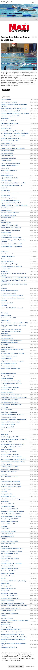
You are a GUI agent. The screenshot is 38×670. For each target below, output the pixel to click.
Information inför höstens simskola (10, 193)
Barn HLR (3, 578)
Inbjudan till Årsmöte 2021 (8, 256)
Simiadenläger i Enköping (7, 576)
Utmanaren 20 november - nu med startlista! (12, 511)
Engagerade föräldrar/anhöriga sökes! (11, 203)
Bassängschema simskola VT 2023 (10, 163)
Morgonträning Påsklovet (7, 573)
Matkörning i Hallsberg (7, 627)
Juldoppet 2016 (5, 501)
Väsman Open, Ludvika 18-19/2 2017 (11, 484)
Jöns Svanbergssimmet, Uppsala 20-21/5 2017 (13, 459)
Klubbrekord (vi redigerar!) (7, 506)
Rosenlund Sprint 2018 (7, 392)
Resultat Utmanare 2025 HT (8, 121)
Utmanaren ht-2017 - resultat (8, 417)
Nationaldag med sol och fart (8, 373)
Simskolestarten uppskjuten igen (9, 264)
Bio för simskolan (5, 173)
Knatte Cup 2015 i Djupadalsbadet (10, 613)
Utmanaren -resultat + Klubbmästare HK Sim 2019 (14, 323)
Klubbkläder (4, 288)
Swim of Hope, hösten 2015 (8, 588)
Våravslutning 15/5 (6, 556)
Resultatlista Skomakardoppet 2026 (10, 111)
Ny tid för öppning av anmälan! (9, 363)
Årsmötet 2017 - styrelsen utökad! (10, 469)
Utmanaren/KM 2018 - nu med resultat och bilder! (14, 397)
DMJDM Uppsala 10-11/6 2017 (9, 452)
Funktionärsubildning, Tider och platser (11, 237)
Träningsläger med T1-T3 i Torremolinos (11, 447)
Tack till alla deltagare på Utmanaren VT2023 (13, 136)
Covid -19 (3, 220)
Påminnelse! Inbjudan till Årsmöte (10, 212)
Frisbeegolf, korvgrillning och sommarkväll (12, 131)
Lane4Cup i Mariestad (6, 449)
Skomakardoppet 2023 (7, 153)
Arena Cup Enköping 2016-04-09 (9, 568)
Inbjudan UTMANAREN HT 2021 (9, 225)
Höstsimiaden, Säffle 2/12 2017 (9, 412)
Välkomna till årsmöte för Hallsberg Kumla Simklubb (15, 113)
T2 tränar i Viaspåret (6, 464)
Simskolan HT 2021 (6, 235)
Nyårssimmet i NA (6, 624)
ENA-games (4, 491)
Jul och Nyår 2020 (5, 269)
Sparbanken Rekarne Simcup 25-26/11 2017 (12, 414)
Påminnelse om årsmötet (7, 150)
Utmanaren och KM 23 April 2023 (9, 140)
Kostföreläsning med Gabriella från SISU (11, 548)
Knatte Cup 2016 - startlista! (8, 531)
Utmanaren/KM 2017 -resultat (8, 471)
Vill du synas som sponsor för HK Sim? (11, 404)
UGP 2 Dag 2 (4, 407)
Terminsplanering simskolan (8, 158)
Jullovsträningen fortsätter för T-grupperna (12, 499)
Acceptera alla (30, 666)
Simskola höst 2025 (6, 128)
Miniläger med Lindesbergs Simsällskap (11, 551)
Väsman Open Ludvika (7, 586)
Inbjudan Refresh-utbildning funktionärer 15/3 (13, 148)
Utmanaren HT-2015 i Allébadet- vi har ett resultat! (14, 605)
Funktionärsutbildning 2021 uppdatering (11, 246)
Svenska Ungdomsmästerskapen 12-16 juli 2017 (14, 439)
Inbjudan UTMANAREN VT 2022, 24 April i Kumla (14, 205)
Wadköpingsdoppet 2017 (7, 427)
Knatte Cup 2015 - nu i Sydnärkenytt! (11, 608)
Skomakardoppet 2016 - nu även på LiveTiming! (13, 581)
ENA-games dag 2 (6, 489)
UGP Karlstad (4, 313)
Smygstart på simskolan (7, 261)
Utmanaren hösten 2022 (7, 175)
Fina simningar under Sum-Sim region (11, 629)
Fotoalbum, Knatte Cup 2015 (8, 610)
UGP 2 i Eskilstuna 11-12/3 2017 (9, 476)
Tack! (2, 479)
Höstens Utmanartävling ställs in (9, 290)
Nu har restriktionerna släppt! (8, 215)
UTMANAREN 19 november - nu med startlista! (13, 419)
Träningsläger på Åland (7, 378)
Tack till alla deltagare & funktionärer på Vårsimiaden (15, 133)
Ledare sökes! (4, 434)
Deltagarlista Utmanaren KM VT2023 (10, 138)
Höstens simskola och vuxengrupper (10, 368)
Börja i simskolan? (6, 99)
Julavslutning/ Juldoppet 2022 (9, 170)
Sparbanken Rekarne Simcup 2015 (10, 598)
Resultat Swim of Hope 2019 (8, 318)
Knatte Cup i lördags (6, 180)
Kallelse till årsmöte (6, 160)
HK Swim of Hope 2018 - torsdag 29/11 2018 (12, 353)
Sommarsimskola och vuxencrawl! (10, 387)
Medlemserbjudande (6, 210)
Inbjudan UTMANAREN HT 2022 (9, 178)
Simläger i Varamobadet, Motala (9, 541)
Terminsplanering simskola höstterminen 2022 (13, 183)
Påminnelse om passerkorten (8, 198)
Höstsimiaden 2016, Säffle (8, 504)
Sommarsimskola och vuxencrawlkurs (11, 381)
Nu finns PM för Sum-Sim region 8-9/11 (11, 632)
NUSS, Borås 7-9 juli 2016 (8, 543)
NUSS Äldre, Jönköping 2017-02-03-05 (11, 486)
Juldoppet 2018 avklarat (7, 347)
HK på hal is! (4, 344)
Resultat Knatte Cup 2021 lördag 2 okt (11, 227)
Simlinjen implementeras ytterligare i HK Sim (13, 461)
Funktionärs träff (5, 528)
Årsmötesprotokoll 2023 (7, 143)
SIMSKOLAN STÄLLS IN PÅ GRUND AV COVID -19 (15, 277)
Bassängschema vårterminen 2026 (10, 116)
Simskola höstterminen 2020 (8, 293)
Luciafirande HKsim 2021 (7, 217)
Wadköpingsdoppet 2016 (7, 536)
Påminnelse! (4, 300)
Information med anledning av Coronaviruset (12, 298)
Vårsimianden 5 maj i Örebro (8, 389)
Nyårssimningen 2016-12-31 (8, 496)
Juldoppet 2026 (5, 118)
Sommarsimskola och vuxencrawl (10, 454)
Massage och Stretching (7, 376)
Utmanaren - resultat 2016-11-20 (9, 509)
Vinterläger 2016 (5, 591)
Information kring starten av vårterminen (11, 266)
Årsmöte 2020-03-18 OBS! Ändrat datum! (12, 308)
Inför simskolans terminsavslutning (10, 200)
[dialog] (19, 659)
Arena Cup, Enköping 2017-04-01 (9, 466)
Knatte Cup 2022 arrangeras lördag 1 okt (11, 185)
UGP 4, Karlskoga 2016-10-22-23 (9, 519)
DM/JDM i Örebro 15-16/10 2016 (9, 521)
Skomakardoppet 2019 (7, 338)
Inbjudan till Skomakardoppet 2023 (10, 165)
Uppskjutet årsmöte (6, 259)
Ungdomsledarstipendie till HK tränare (11, 516)
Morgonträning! (5, 583)
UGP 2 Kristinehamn (6, 409)
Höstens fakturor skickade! (8, 366)
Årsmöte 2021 (4, 251)
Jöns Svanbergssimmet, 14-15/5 (9, 553)
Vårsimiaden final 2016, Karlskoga (10, 558)
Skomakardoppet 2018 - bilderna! (9, 399)
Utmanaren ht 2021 (6, 222)
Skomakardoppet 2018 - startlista (9, 402)
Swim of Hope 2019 (6, 320)
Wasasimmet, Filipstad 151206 (9, 593)
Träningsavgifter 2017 (6, 494)
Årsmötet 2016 (5, 561)
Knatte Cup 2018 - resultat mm (9, 356)
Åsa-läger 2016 (5, 546)
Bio (1, 429)
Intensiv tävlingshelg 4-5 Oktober (9, 123)
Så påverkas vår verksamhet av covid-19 (12, 295)
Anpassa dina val (7, 662)
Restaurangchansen (6, 232)
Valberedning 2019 (6, 335)
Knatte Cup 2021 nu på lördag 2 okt (10, 230)
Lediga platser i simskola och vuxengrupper (12, 361)
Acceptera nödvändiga (15, 666)
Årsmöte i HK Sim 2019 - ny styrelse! (11, 329)
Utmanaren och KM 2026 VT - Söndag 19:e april (13, 108)
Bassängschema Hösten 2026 (9, 102)
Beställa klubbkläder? (6, 358)
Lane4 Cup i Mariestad (7, 618)
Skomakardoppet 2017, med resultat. (10, 481)
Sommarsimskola (5, 190)
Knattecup (3, 538)
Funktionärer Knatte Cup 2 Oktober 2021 (11, 244)
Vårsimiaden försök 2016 (7, 566)
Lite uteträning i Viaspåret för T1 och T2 (11, 394)
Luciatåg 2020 (4, 271)
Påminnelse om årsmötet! (7, 207)
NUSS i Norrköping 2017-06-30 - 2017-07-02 (12, 444)
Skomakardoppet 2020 (7, 303)
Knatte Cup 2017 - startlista (8, 424)
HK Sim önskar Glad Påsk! (8, 571)
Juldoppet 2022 (5, 168)
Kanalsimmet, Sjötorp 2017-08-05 (10, 437)
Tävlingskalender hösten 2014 (9, 647)
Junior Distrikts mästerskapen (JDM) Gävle (12, 634)
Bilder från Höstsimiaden (7, 600)
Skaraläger (3, 615)
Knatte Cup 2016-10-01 (7, 533)
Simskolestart (4, 188)
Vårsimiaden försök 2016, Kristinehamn (11, 563)
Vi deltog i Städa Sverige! (7, 126)
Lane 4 (2, 371)
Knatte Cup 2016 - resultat (8, 523)
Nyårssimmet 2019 (6, 315)
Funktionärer (4, 526)
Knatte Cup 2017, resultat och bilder (10, 422)
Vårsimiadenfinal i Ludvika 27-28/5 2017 (11, 456)
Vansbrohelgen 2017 (6, 442)
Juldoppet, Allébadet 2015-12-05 (9, 595)
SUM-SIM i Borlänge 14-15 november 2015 (12, 603)
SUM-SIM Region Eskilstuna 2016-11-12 (11, 514)
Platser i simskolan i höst (7, 432)
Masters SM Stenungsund (8, 145)
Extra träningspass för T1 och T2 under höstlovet (14, 637)
